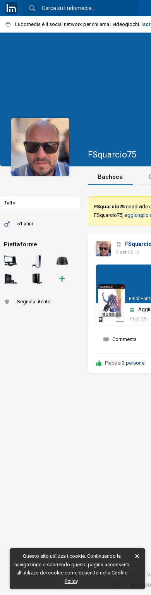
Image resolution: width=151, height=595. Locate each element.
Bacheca (110, 176)
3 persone (133, 363)
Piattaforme (20, 244)
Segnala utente (33, 301)
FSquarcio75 (112, 154)
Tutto (9, 203)
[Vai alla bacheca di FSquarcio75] (103, 248)
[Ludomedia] (11, 8)
